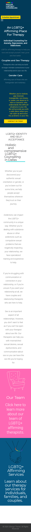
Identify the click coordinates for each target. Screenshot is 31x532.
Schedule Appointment (10, 17)
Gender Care (15, 75)
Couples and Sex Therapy (15, 60)
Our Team (15, 397)
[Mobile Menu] (15, 20)
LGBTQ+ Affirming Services (16, 470)
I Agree (15, 527)
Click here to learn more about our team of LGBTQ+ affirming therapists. (15, 418)
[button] (30, 520)
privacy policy (18, 524)
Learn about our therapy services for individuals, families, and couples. (15, 491)
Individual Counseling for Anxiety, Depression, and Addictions (15, 43)
